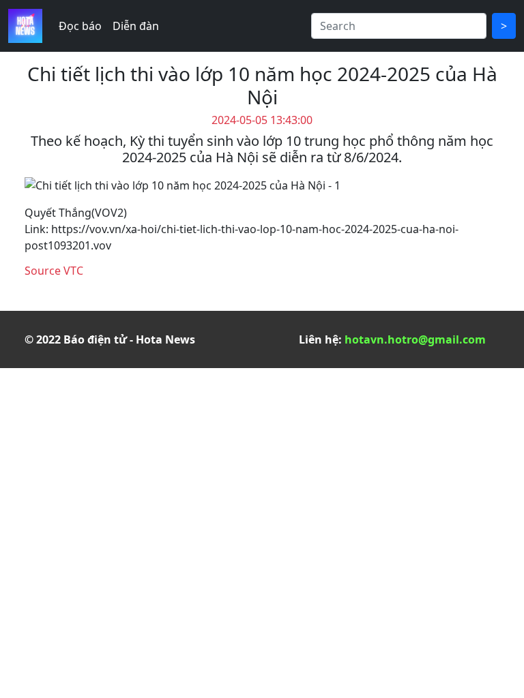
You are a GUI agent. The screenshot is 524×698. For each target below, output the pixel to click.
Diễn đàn (136, 25)
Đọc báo (80, 25)
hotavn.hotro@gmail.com (415, 339)
